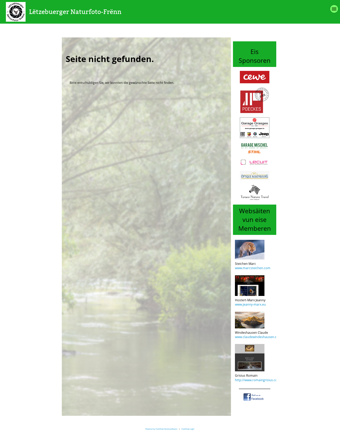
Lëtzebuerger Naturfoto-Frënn (75, 12)
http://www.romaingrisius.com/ (258, 380)
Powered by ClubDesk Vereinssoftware (161, 429)
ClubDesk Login (187, 429)
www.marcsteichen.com (252, 268)
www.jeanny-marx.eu (250, 304)
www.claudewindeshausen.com (258, 337)
